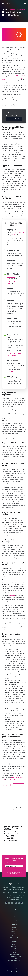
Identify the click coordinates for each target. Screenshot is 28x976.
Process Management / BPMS (14, 956)
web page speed (19, 232)
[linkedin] (12, 903)
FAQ (14, 933)
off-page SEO (12, 779)
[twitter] (6, 903)
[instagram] (9, 903)
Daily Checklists (14, 914)
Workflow (14, 950)
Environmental (14, 937)
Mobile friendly (11, 277)
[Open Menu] (25, 3)
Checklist (14, 944)
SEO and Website (21, 9)
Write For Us (14, 920)
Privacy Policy (15, 873)
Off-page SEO (20, 76)
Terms (11, 971)
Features (14, 927)
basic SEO (14, 777)
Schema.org (11, 371)
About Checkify (14, 929)
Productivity (14, 952)
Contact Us (14, 931)
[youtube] (22, 903)
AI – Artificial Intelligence (14, 960)
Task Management (14, 954)
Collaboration (14, 946)
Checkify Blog (14, 916)
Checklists (12, 9)
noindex (16, 295)
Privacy (16, 971)
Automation (14, 958)
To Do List (14, 948)
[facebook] (19, 903)
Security (14, 935)
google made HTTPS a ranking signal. (14, 354)
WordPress (11, 595)
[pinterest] (16, 903)
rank (19, 69)
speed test (13, 234)
